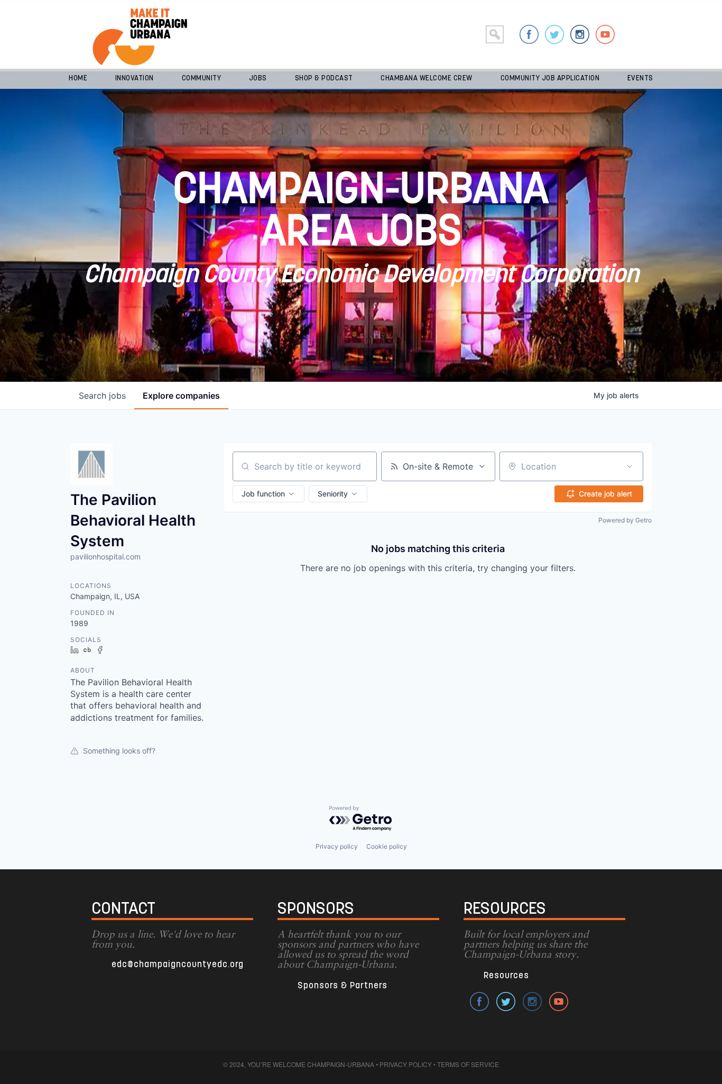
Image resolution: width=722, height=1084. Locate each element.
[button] (268, 493)
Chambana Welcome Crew (427, 78)
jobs (102, 395)
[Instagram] (579, 34)
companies (181, 395)
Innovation (134, 78)
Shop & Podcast (324, 78)
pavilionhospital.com (105, 556)
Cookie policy (386, 846)
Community (201, 78)
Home (78, 78)
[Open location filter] (629, 466)
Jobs (258, 78)
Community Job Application (550, 78)
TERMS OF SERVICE (468, 1064)
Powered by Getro (625, 520)
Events (640, 78)
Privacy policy (337, 846)
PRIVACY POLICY (405, 1064)
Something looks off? (119, 750)
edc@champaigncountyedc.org (178, 964)
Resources (506, 975)
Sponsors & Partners (342, 985)
